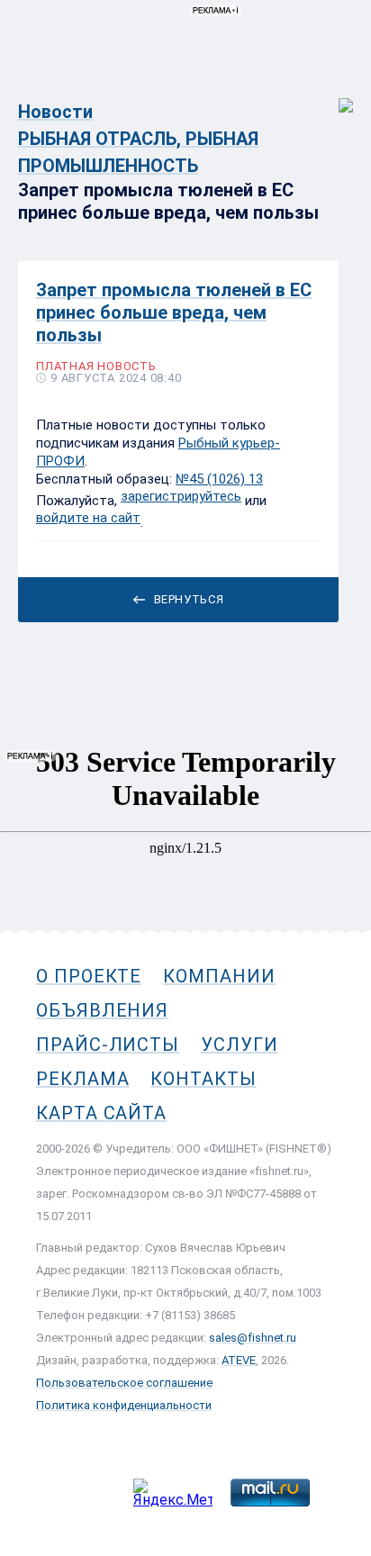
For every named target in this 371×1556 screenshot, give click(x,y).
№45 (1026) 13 (219, 479)
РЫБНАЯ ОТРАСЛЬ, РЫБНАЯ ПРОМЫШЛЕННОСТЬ (138, 152)
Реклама (82, 1079)
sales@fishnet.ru (252, 1337)
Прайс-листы (107, 1044)
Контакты (203, 1079)
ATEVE (239, 1360)
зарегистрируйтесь (181, 496)
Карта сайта (101, 1113)
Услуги (239, 1044)
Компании (219, 976)
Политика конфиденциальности (124, 1405)
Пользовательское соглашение (124, 1382)
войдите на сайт (88, 518)
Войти (333, 96)
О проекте (88, 976)
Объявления (102, 1010)
